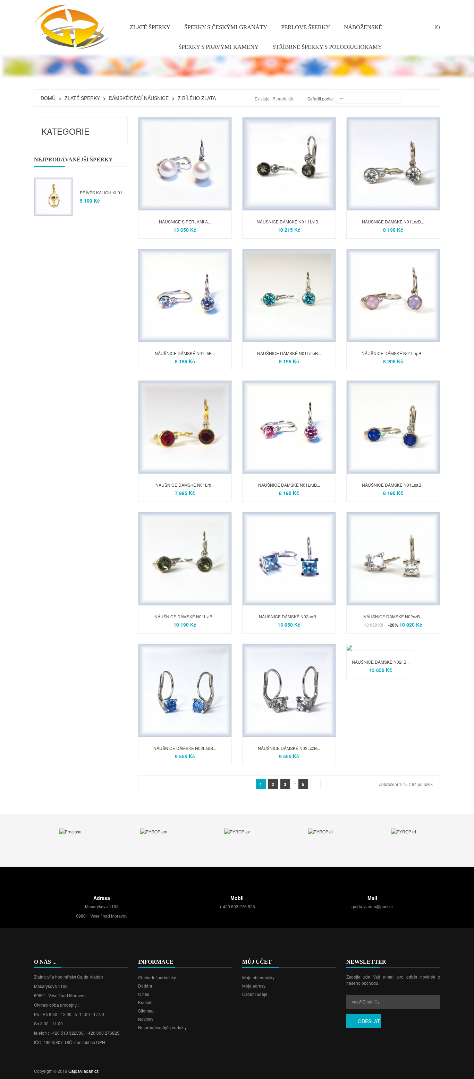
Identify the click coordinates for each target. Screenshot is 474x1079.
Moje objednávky (258, 977)
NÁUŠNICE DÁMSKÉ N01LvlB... (184, 616)
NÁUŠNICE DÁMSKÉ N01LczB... (393, 221)
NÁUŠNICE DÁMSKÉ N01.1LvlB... (289, 221)
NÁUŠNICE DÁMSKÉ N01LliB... (185, 353)
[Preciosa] (70, 831)
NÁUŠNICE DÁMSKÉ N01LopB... (393, 353)
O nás (143, 994)
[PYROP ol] (320, 831)
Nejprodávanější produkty (162, 1027)
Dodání (145, 986)
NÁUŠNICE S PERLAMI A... (185, 221)
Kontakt (145, 1002)
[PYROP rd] (403, 831)
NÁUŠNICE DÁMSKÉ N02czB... (393, 616)
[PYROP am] (153, 831)
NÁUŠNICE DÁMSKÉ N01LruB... (289, 485)
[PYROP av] (237, 831)
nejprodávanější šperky (73, 159)
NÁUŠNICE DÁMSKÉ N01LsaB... (393, 485)
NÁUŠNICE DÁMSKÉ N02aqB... (289, 616)
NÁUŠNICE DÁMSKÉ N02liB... (380, 662)
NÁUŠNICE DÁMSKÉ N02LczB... (289, 748)
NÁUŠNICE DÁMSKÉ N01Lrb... (184, 485)
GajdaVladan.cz (83, 1071)
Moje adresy (253, 986)
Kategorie (65, 131)
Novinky (145, 1019)
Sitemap (146, 1011)
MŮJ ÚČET (257, 962)
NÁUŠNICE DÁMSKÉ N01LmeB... (289, 353)
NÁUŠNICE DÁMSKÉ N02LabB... (184, 748)
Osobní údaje (255, 994)
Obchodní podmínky (157, 977)
